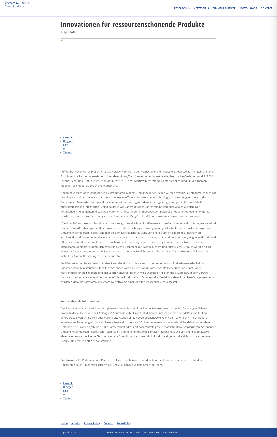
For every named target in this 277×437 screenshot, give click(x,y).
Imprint (75, 423)
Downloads (248, 8)
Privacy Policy (92, 423)
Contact (266, 8)
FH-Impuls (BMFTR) (224, 8)
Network (199, 8)
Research (180, 8)
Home (64, 423)
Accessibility (124, 423)
